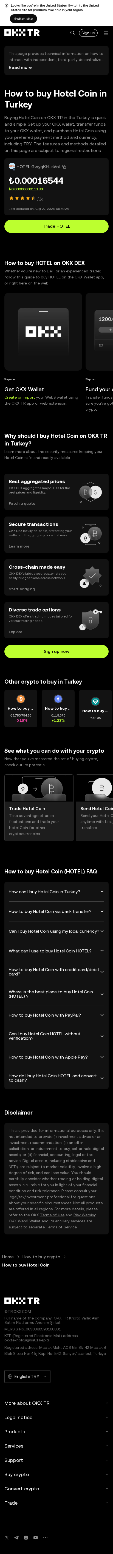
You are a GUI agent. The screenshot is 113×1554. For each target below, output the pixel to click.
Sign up (88, 33)
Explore (15, 632)
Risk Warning (85, 1215)
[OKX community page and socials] (45, 1538)
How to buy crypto (41, 1256)
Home (8, 1256)
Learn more (19, 546)
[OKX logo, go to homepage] (21, 33)
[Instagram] (26, 1538)
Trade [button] (11, 1503)
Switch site (23, 19)
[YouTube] (35, 1538)
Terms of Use (52, 1215)
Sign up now (56, 651)
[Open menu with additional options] (106, 33)
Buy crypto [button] (16, 1474)
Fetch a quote (22, 503)
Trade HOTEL (56, 226)
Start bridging (22, 589)
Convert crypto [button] (21, 1488)
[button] (72, 33)
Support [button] (13, 1460)
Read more (20, 67)
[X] (6, 1538)
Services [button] (14, 1446)
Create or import (19, 397)
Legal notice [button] (18, 1417)
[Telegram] (16, 1538)
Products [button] (14, 1431)
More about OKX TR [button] (27, 1403)
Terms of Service (61, 1227)
